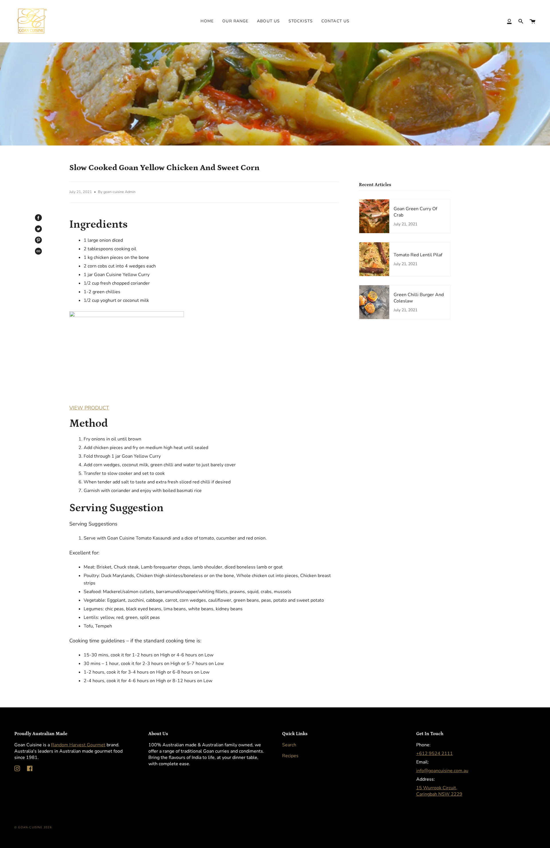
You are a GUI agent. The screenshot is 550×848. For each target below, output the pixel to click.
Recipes (290, 756)
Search (289, 745)
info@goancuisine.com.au (442, 771)
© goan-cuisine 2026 (33, 827)
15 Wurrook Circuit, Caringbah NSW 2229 (439, 791)
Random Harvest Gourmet (78, 745)
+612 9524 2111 (434, 753)
